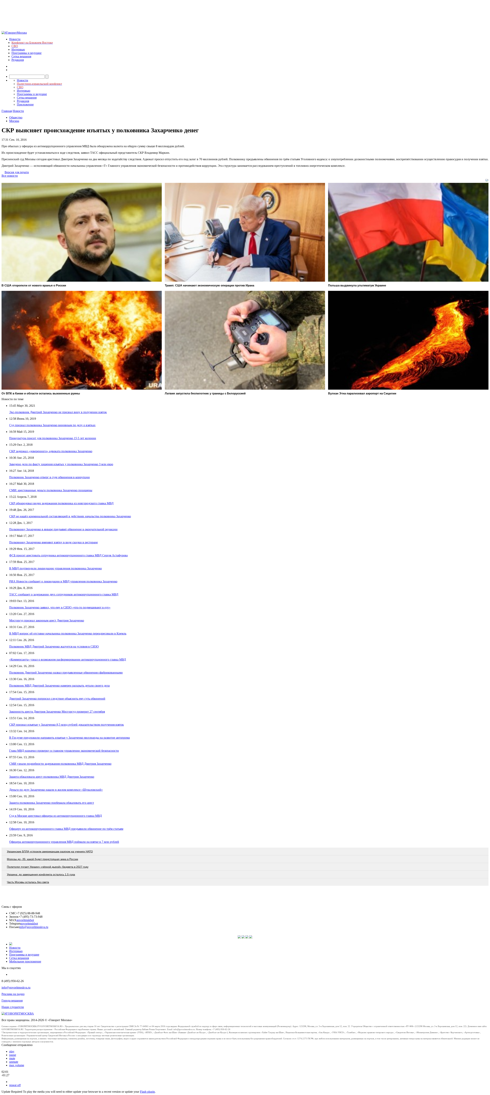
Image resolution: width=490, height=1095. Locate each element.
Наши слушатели (13, 1007)
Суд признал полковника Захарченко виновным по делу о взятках (52, 425)
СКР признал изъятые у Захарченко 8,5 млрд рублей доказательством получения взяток (66, 724)
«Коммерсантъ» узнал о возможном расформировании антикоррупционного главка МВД (67, 659)
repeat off (15, 1085)
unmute (13, 1061)
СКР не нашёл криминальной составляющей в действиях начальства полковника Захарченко (70, 516)
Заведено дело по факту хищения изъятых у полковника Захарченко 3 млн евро (61, 464)
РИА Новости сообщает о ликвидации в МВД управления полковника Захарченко (63, 581)
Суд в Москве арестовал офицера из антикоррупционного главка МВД (55, 815)
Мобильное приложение (25, 961)
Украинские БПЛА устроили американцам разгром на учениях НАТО (50, 851)
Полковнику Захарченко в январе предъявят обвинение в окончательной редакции (63, 529)
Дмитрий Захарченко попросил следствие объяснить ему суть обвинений (57, 698)
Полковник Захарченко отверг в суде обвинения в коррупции (49, 477)
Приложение (25, 104)
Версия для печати (17, 172)
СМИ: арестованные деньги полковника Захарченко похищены (50, 490)
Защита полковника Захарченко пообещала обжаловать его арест (51, 802)
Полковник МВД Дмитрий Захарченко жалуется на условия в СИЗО (54, 646)
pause (12, 1055)
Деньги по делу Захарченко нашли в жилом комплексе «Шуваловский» (56, 789)
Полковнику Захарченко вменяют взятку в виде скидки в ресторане (53, 542)
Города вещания (12, 1000)
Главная (7, 111)
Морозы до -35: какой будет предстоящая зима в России (42, 859)
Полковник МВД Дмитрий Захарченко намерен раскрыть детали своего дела (59, 685)
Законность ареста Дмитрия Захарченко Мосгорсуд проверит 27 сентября (57, 711)
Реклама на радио (13, 994)
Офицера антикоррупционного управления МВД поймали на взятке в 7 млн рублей (64, 841)
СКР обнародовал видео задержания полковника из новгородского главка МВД (61, 503)
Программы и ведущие (26, 53)
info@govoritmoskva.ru (33, 927)
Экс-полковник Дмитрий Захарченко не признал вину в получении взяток (58, 412)
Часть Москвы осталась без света (28, 882)
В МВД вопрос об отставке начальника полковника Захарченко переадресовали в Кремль (67, 633)
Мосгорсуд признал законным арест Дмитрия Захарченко (46, 620)
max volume (16, 1065)
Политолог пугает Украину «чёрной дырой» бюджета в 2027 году (47, 866)
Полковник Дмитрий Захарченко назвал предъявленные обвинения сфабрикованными (66, 672)
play (11, 1051)
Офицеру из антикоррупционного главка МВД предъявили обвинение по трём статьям (66, 828)
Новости (14, 39)
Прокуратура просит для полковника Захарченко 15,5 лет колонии (52, 438)
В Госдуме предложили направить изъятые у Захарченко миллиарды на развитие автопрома (69, 737)
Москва (14, 121)
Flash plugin (147, 1091)
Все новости (10, 175)
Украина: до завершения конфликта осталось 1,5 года (41, 874)
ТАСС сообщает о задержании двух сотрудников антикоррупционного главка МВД (63, 594)
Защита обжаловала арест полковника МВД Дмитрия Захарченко (51, 776)
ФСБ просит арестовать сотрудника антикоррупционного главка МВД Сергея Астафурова (68, 555)
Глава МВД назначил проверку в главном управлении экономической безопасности (64, 750)
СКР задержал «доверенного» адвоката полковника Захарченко (50, 451)
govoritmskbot (25, 920)
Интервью (18, 49)
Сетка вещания (21, 56)
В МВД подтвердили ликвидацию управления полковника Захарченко (55, 568)
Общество (15, 117)
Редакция (17, 59)
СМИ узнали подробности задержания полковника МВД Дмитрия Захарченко (60, 763)
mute (12, 1058)
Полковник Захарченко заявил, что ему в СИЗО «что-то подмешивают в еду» (59, 607)
